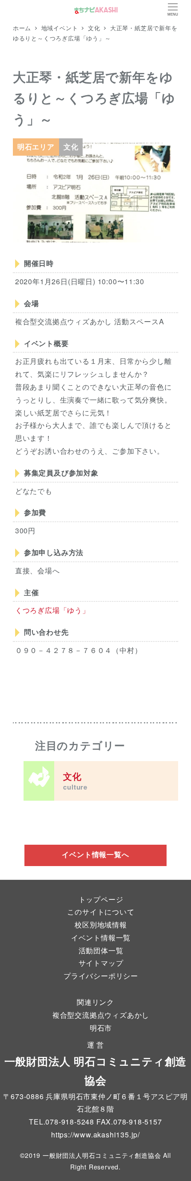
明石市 (101, 1028)
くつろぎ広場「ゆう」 (52, 610)
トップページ (101, 899)
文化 (75, 781)
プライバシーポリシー (101, 976)
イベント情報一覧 (101, 937)
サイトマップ (101, 963)
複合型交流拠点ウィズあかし (100, 1015)
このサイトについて (100, 912)
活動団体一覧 (101, 950)
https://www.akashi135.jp (94, 1134)
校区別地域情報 (101, 924)
